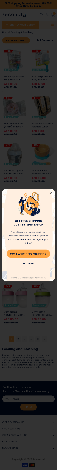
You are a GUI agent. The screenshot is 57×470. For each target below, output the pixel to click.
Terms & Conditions (21, 277)
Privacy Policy (39, 277)
